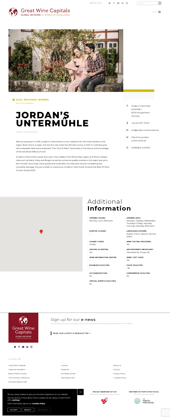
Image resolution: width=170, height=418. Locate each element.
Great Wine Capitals (16, 365)
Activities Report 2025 (17, 382)
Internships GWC (68, 378)
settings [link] (16, 400)
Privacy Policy (119, 373)
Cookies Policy (119, 378)
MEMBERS (13, 359)
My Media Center (68, 373)
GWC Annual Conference (19, 378)
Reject (27, 410)
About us (117, 365)
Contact (64, 365)
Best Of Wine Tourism (17, 373)
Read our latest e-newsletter (71, 333)
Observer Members (16, 369)
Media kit (65, 369)
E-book (116, 369)
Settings (43, 410)
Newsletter (96, 3)
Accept (14, 410)
